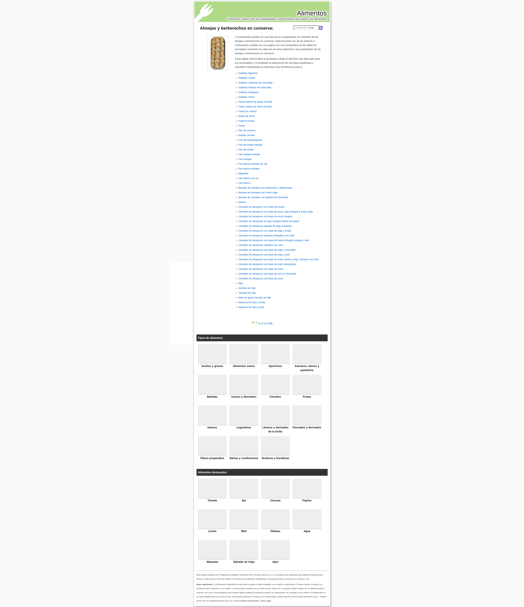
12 (262, 323)
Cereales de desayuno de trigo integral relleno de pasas (268, 221)
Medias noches (246, 135)
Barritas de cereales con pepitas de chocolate (263, 197)
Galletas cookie (246, 78)
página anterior (255, 322)
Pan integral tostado (249, 154)
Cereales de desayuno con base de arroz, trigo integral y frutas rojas (275, 211)
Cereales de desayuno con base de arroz (260, 278)
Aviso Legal (266, 601)
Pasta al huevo (246, 121)
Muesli (241, 202)
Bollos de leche (246, 116)
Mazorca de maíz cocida (251, 302)
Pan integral (244, 159)
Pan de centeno (247, 130)
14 (268, 323)
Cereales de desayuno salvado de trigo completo (265, 226)
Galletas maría (246, 97)
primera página (252, 322)
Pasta (241, 125)
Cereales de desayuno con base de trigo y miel (264, 254)
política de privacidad (249, 601)
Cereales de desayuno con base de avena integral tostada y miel (273, 240)
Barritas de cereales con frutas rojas (258, 192)
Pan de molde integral (250, 144)
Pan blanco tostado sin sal (252, 164)
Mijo (240, 283)
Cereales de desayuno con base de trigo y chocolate (267, 250)
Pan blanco (244, 183)
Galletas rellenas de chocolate (254, 87)
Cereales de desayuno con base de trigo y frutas (264, 230)
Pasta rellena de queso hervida (255, 101)
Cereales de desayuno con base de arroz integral (265, 216)
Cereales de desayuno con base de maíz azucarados (267, 264)
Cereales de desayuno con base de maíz (260, 269)
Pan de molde (246, 149)
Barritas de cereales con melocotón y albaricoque (265, 187)
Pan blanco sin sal (248, 178)
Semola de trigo (247, 288)
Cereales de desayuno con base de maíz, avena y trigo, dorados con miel (278, 259)
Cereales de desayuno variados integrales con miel (266, 235)
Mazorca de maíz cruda (251, 307)
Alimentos (312, 13)
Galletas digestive (248, 73)
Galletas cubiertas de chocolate (255, 82)
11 (259, 323)
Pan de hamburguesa (250, 140)
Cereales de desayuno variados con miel (260, 245)
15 (271, 323)
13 (265, 323)
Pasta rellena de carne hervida (255, 106)
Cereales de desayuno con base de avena (261, 207)
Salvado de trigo (247, 292)
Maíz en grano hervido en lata (254, 297)
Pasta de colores (247, 111)
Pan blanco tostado (248, 168)
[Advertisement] (181, 304)
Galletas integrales (248, 92)
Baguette (243, 173)
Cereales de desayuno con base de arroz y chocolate (267, 273)
